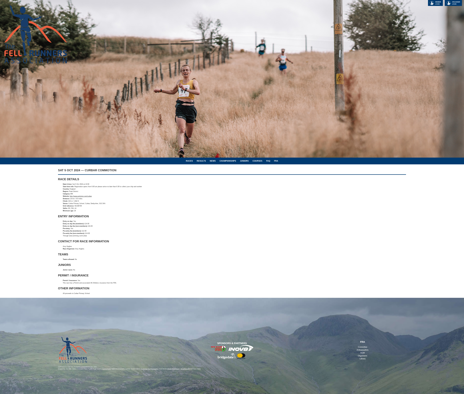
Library (363, 359)
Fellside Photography (173, 369)
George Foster (106, 369)
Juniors (244, 161)
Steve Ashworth (185, 369)
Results (201, 161)
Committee (362, 347)
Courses (257, 161)
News (213, 161)
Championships (228, 161)
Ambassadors (362, 350)
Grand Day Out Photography (149, 369)
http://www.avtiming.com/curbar (81, 196)
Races (189, 161)
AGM (362, 353)
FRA (276, 161)
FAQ (268, 161)
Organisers (362, 356)
